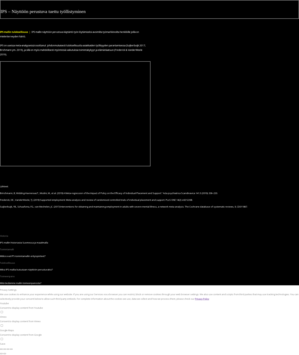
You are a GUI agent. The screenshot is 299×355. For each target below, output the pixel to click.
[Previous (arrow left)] (1, 353)
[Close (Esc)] (1, 349)
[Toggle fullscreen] (8, 349)
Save (2, 343)
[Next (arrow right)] (4, 353)
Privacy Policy (202, 298)
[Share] (4, 349)
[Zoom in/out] (11, 349)
